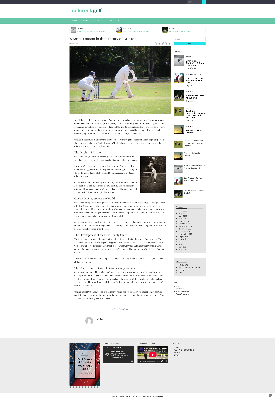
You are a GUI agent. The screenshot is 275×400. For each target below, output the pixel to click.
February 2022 (185, 221)
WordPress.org (182, 294)
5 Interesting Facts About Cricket (179, 31)
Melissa (100, 319)
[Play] (140, 361)
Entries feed (181, 289)
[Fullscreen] (165, 361)
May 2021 (182, 244)
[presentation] (202, 33)
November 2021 (185, 229)
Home (74, 21)
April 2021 (182, 247)
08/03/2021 (74, 43)
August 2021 (183, 236)
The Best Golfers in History (195, 131)
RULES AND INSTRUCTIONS (194, 74)
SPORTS (85, 21)
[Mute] (162, 361)
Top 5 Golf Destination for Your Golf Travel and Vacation (195, 114)
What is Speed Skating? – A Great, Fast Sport (91, 31)
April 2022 (183, 216)
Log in (178, 286)
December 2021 (185, 226)
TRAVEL (109, 21)
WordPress (126, 396)
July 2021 (182, 239)
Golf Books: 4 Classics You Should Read (84, 364)
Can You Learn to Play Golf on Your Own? (136, 31)
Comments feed (183, 291)
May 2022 (182, 213)
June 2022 (183, 211)
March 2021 (183, 249)
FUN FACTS (97, 21)
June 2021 (183, 242)
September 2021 (185, 234)
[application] (118, 354)
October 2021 (184, 231)
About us (120, 21)
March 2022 (183, 218)
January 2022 (184, 224)
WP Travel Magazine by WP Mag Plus (148, 396)
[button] (70, 387)
